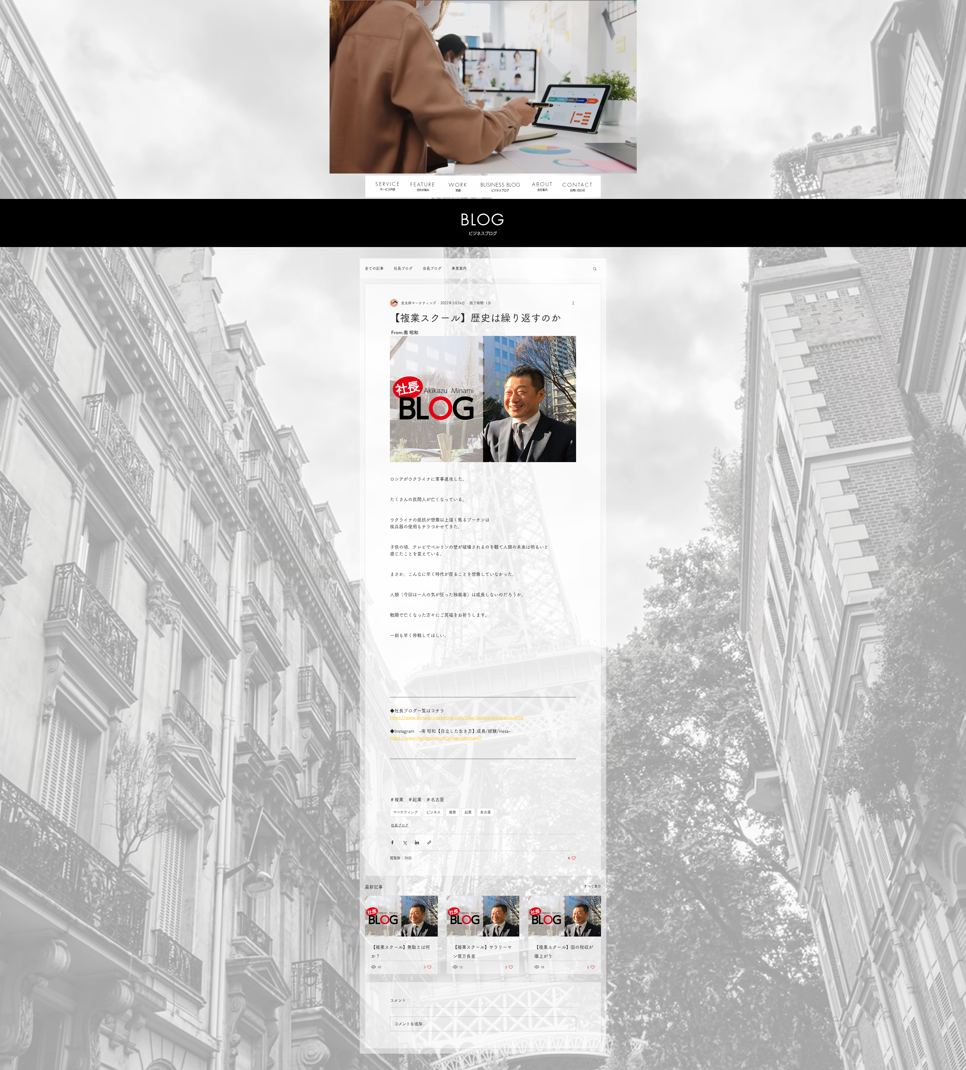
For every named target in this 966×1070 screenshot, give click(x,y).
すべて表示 (592, 886)
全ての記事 (374, 268)
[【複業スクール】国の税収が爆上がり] (564, 916)
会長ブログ (432, 268)
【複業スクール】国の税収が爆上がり (563, 951)
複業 (452, 812)
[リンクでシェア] (429, 842)
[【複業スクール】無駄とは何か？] (401, 916)
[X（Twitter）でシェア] (404, 842)
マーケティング (405, 812)
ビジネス (433, 812)
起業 (468, 812)
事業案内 (459, 268)
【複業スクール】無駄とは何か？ (400, 951)
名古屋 (485, 812)
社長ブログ (403, 268)
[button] (594, 268)
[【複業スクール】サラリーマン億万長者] (483, 916)
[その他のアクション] (573, 303)
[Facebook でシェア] (392, 842)
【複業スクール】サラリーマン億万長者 (482, 951)
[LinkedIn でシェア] (417, 842)
